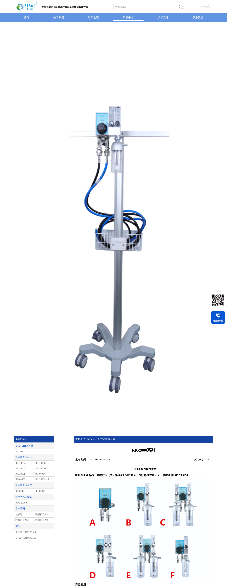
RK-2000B (40, 463)
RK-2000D (40, 468)
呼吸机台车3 (41, 514)
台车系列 (20, 508)
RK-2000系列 (42, 479)
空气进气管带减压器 (25, 538)
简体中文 (205, 6)
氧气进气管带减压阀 (25, 532)
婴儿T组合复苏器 (24, 445)
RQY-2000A (21, 503)
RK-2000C (20, 468)
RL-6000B (20, 479)
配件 (17, 526)
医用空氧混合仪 (23, 485)
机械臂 (18, 514)
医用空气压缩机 (23, 497)
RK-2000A (20, 463)
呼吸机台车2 (21, 520)
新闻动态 (93, 17)
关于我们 (58, 17)
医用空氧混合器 (23, 457)
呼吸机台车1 (41, 520)
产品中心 (128, 17)
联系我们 (198, 17)
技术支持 (163, 17)
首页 (26, 17)
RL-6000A (40, 474)
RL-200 (19, 451)
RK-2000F (20, 474)
